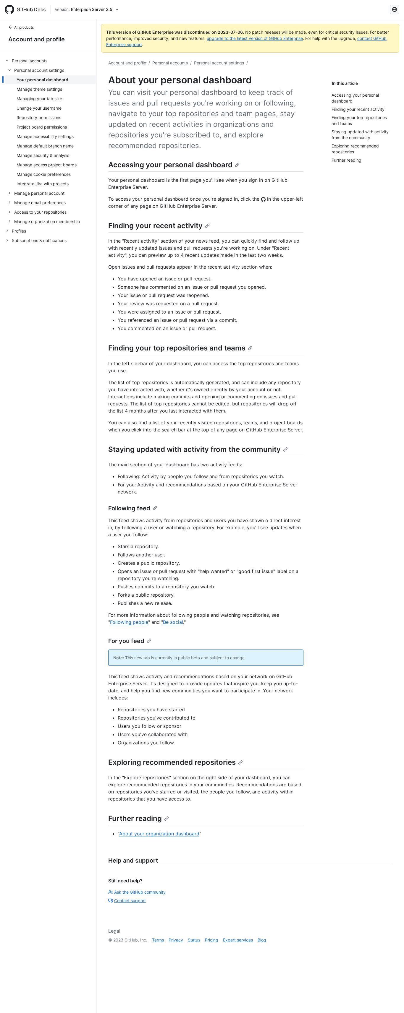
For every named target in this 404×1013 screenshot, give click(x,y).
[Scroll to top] (391, 1000)
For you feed (126, 641)
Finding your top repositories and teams (176, 348)
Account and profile (36, 39)
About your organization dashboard (159, 834)
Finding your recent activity (155, 225)
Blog (262, 939)
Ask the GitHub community (140, 892)
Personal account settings (219, 62)
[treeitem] (50, 141)
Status (194, 939)
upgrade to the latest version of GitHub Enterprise (255, 38)
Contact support (130, 900)
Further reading (135, 818)
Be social (173, 622)
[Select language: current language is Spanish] (394, 9)
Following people (129, 622)
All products (24, 27)
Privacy (176, 939)
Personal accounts (170, 62)
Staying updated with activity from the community (194, 449)
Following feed (129, 508)
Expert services (238, 939)
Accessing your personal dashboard (170, 164)
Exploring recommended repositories (172, 762)
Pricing (211, 939)
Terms (158, 939)
